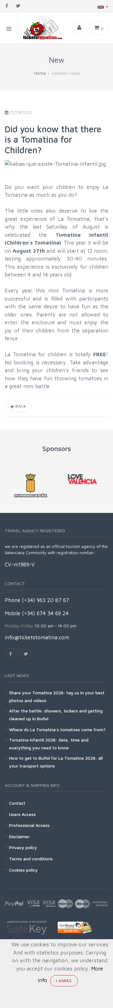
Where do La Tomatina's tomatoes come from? (57, 729)
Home (40, 73)
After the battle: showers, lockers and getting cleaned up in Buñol (56, 714)
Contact (17, 803)
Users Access (22, 814)
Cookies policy (23, 870)
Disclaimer (19, 836)
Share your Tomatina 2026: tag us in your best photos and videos (57, 696)
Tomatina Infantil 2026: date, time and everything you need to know (49, 743)
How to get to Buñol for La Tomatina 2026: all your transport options (56, 761)
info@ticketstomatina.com (37, 637)
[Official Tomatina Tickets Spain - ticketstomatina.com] (40, 28)
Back (20, 406)
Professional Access (29, 825)
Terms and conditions (31, 858)
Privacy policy (23, 847)
